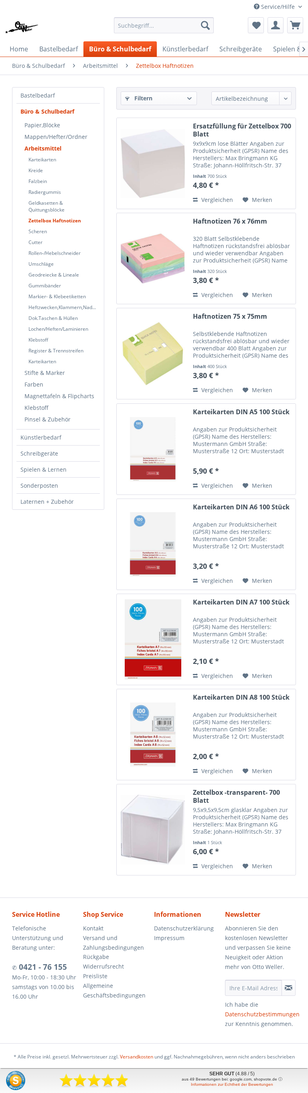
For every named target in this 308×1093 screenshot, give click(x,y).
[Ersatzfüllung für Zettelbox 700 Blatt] (153, 163)
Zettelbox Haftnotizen (54, 220)
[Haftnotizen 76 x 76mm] (153, 258)
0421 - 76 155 (42, 967)
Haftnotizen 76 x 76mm (230, 221)
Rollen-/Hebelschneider (54, 253)
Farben (33, 384)
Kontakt (93, 928)
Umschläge (41, 264)
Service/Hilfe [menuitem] (277, 6)
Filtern (142, 98)
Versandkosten (136, 1056)
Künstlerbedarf (40, 437)
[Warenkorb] (295, 25)
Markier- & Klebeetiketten (57, 296)
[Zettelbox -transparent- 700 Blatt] (153, 829)
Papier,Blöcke (42, 125)
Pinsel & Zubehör (47, 419)
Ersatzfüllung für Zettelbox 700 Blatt (242, 130)
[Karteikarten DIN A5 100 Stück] (153, 449)
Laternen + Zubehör (47, 501)
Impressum (169, 938)
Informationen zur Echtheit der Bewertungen (232, 1084)
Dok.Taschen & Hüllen (53, 318)
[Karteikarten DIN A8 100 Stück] (153, 734)
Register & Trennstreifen (55, 350)
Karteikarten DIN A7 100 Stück (241, 602)
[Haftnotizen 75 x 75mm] (153, 353)
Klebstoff (38, 339)
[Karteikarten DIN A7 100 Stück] (153, 639)
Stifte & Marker (44, 373)
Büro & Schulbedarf (47, 111)
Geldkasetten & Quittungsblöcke (46, 206)
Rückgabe (96, 957)
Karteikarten (42, 159)
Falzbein (37, 181)
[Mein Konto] (275, 25)
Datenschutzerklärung (184, 928)
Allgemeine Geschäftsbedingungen (114, 990)
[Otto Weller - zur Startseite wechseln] (22, 27)
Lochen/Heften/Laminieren (58, 329)
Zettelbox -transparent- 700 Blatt (236, 796)
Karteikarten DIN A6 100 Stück (241, 507)
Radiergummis (44, 192)
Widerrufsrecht (103, 966)
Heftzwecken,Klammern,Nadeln (63, 307)
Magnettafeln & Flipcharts (59, 396)
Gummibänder (44, 285)
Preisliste (95, 976)
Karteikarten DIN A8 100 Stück (241, 697)
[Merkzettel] (256, 25)
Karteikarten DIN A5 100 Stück (241, 412)
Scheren (37, 231)
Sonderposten (39, 485)
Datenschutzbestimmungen (262, 1014)
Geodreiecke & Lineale (53, 274)
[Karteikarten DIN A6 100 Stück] (153, 544)
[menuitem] (164, 25)
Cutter (35, 242)
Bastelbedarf (37, 95)
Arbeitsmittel (42, 148)
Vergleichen (216, 200)
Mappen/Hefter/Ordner (55, 136)
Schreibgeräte (39, 453)
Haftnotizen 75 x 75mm (230, 316)
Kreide (35, 170)
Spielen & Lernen (43, 469)
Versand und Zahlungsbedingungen (113, 942)
